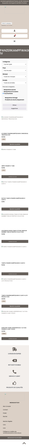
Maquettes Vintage (11, 97)
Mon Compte (7, 406)
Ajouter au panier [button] (15, 144)
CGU (4, 425)
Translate (10, 25)
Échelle (5, 80)
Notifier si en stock (13, 176)
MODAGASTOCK (14, 402)
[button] (14, 41)
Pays (4, 68)
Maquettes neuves (10, 89)
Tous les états (8, 93)
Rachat (5, 416)
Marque (5, 74)
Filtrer (14, 105)
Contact (5, 410)
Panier (5, 413)
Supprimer (14, 108)
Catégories (6, 61)
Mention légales (7, 421)
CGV (4, 428)
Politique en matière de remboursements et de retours (12, 432)
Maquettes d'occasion (11, 91)
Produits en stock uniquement (14, 99)
